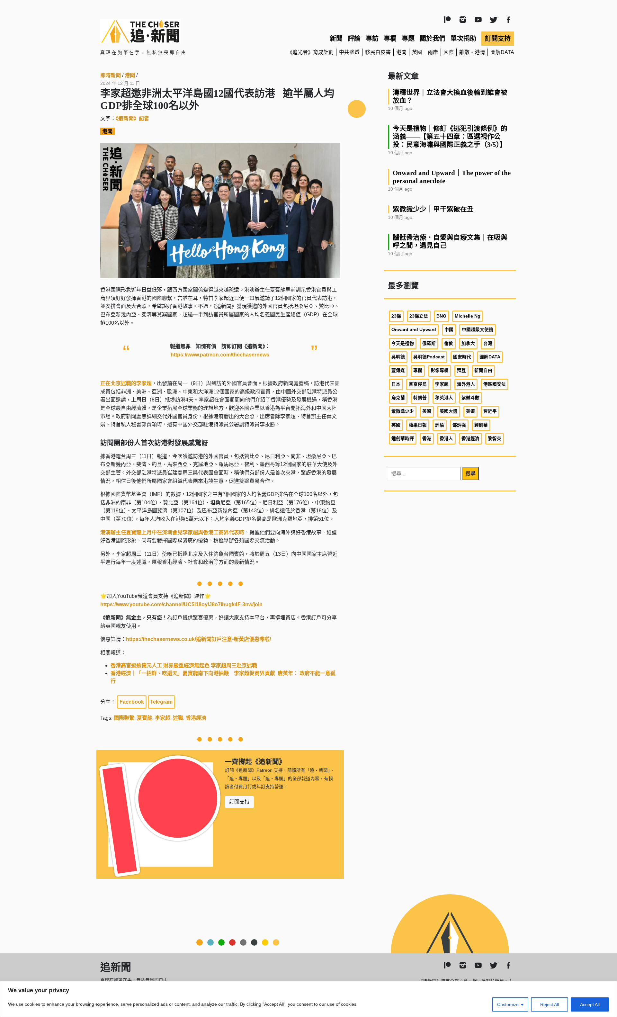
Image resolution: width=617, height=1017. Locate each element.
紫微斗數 (470, 397)
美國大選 (449, 411)
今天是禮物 (402, 343)
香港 (426, 438)
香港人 (446, 438)
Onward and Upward (413, 329)
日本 (395, 384)
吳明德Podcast (429, 357)
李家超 (162, 718)
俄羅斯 (429, 343)
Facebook (132, 702)
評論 (354, 38)
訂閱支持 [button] (239, 802)
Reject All (549, 1004)
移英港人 (444, 397)
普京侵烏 (418, 384)
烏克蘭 (398, 397)
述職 (178, 718)
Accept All (590, 1004)
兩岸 (433, 52)
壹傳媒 (398, 370)
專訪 (372, 38)
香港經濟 (196, 718)
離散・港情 (472, 52)
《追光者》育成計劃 (310, 52)
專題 (408, 38)
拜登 (461, 370)
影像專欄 (440, 370)
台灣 (487, 343)
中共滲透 (349, 52)
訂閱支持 (498, 38)
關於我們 (432, 38)
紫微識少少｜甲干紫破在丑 (433, 209)
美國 (426, 411)
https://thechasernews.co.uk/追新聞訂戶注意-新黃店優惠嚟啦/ (198, 639)
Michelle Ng (467, 316)
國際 (448, 52)
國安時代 (462, 357)
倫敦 (448, 343)
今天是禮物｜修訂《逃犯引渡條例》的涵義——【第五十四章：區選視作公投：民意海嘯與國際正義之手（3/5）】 (450, 136)
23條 (396, 316)
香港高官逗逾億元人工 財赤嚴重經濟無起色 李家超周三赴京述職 (184, 665)
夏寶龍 (144, 718)
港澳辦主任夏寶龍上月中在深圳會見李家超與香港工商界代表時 (172, 532)
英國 (417, 52)
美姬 (470, 411)
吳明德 (398, 357)
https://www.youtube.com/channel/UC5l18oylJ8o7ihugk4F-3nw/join (181, 604)
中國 (448, 329)
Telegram (161, 702)
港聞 (401, 52)
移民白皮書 (378, 52)
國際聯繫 (124, 718)
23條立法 (418, 316)
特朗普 (420, 397)
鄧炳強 (459, 425)
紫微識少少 (402, 411)
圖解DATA (502, 52)
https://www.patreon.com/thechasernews (220, 354)
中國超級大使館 (477, 329)
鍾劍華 (481, 425)
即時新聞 (110, 75)
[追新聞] (167, 31)
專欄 (390, 38)
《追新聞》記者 (132, 118)
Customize (508, 1004)
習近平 (490, 411)
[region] (308, 999)
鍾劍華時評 (402, 438)
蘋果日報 (418, 425)
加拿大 (468, 343)
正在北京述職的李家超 (126, 383)
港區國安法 (494, 384)
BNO (441, 316)
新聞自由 (483, 370)
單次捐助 (463, 38)
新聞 (336, 38)
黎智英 (494, 438)
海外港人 (466, 384)
